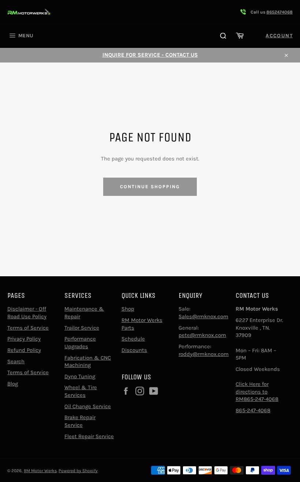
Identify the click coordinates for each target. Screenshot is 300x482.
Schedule (133, 338)
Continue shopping (150, 186)
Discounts (134, 350)
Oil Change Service (87, 406)
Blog (12, 383)
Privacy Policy (24, 338)
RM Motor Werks (40, 470)
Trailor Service (81, 328)
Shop (127, 308)
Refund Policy (24, 350)
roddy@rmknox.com (204, 354)
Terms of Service (28, 328)
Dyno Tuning (79, 376)
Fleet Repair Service (89, 436)
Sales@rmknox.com (203, 316)
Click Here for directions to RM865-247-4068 (257, 391)
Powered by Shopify (78, 470)
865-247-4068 (253, 410)
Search (16, 361)
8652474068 (279, 12)
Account (279, 36)
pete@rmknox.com (202, 335)
